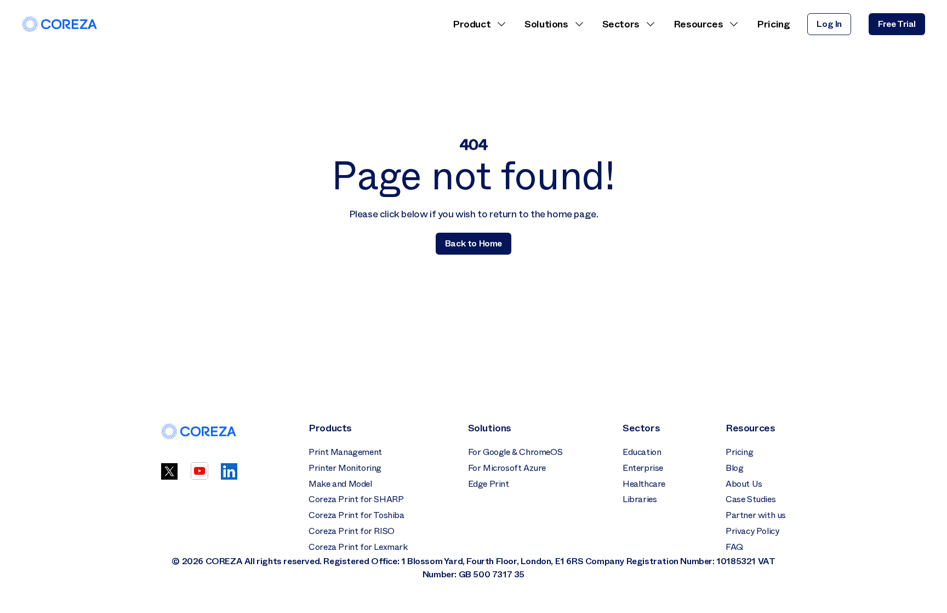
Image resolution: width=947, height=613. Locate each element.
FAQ (734, 547)
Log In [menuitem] (829, 24)
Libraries (640, 499)
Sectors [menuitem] (621, 24)
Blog (734, 468)
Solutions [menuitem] (546, 24)
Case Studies (750, 499)
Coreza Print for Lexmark (358, 547)
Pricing (739, 452)
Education (642, 452)
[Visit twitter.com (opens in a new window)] (169, 476)
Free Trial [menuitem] (897, 24)
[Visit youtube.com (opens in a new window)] (199, 476)
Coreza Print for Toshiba (356, 515)
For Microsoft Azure (507, 468)
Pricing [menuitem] (773, 24)
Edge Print (488, 483)
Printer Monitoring (345, 468)
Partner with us (756, 515)
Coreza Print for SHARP (356, 499)
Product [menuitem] (471, 24)
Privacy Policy (752, 531)
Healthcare (644, 483)
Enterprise (643, 468)
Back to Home (473, 243)
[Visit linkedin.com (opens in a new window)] (229, 476)
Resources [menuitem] (698, 24)
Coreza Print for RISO (352, 531)
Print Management (345, 452)
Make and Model (340, 483)
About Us (744, 483)
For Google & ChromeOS (515, 452)
